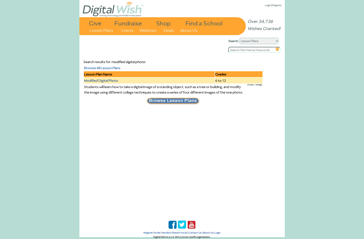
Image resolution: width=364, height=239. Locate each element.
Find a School (204, 23)
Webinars (148, 30)
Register (277, 5)
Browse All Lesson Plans (102, 68)
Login (268, 5)
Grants (127, 30)
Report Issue (180, 232)
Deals (169, 30)
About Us (188, 30)
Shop (163, 23)
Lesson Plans (101, 30)
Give (95, 23)
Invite (157, 232)
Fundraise (128, 23)
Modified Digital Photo (101, 80)
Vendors (166, 232)
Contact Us (194, 232)
